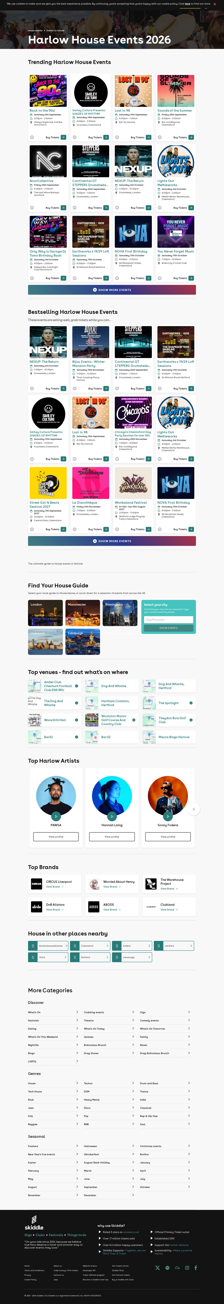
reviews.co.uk (131, 1232)
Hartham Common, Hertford (115, 703)
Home (27, 1266)
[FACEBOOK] (196, 1268)
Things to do (76, 1235)
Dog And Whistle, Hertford (171, 686)
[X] (158, 1268)
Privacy (27, 1275)
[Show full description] (77, 686)
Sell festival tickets (121, 1275)
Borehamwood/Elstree (49, 946)
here (187, 3)
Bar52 (48, 737)
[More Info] (32, 137)
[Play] (56, 816)
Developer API (89, 1270)
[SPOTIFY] (167, 1268)
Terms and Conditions (34, 1270)
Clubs (40, 1235)
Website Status (90, 1266)
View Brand (53, 886)
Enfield (133, 946)
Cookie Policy (30, 1279)
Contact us (59, 1275)
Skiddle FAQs (118, 1270)
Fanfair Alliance (179, 1245)
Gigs (28, 1235)
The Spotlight (169, 703)
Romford (91, 957)
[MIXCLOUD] (177, 1268)
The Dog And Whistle (53, 703)
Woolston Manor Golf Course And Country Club (113, 720)
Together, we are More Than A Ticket (124, 1252)
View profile (56, 836)
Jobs (56, 1279)
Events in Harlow (55, 30)
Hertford (175, 946)
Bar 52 (106, 737)
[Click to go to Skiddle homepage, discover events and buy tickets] (34, 1222)
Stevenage (133, 957)
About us (58, 1266)
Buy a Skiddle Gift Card (122, 1279)
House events (35, 30)
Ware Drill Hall (55, 720)
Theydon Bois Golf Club (172, 720)
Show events (169, 628)
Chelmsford (91, 946)
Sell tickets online (120, 1266)
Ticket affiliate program (94, 1275)
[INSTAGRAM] (187, 1268)
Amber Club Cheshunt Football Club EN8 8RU (58, 686)
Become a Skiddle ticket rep (95, 1279)
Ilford (49, 957)
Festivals (56, 1235)
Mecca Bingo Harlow (174, 737)
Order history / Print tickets (66, 1270)
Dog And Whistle (113, 686)
